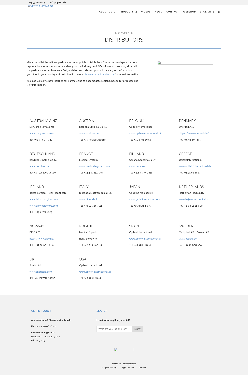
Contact (172, 12)
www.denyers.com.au (42, 133)
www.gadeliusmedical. (142, 199)
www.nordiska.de (89, 133)
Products (127, 12)
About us (105, 12)
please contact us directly (99, 74)
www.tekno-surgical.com (44, 199)
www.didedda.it (88, 199)
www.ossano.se (188, 238)
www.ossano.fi (137, 166)
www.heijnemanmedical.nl (194, 199)
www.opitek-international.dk (145, 133)
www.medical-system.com (94, 166)
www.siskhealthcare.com (44, 205)
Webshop (189, 12)
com (157, 199)
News (158, 12)
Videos (145, 12)
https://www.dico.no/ (42, 238)
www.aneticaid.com (41, 271)
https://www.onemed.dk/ (194, 133)
